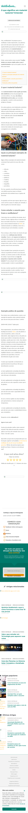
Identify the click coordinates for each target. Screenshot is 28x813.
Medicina (8, 533)
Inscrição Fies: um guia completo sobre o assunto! (15, 694)
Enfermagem (14, 774)
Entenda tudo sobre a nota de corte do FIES (16, 706)
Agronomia (14, 759)
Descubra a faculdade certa (13, 540)
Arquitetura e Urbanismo (14, 761)
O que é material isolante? (9, 72)
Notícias (9, 731)
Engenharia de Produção (14, 785)
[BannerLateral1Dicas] (14, 490)
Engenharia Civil (14, 776)
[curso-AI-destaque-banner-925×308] (14, 35)
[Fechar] (24, 790)
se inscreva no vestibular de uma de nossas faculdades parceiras (14, 443)
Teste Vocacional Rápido (12, 536)
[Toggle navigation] (25, 6)
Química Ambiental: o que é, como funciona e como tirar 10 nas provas (13, 609)
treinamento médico (13, 720)
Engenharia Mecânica (14, 783)
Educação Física (14, 771)
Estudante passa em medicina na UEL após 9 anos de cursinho (16, 745)
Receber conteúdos (14, 575)
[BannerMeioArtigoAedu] (14, 284)
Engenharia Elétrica (14, 781)
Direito (14, 769)
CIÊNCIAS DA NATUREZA (14, 20)
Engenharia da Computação (14, 778)
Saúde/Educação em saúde (14, 718)
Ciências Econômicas (14, 767)
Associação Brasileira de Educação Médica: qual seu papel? (15, 723)
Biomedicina (14, 763)
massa (14, 331)
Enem (20, 223)
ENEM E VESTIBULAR (6, 605)
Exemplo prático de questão (9, 83)
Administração (14, 757)
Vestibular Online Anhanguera (14, 527)
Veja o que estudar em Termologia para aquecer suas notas (13, 636)
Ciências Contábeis (14, 765)
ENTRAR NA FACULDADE (13, 680)
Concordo (14, 809)
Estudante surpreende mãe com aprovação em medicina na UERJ (16, 734)
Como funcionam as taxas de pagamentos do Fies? (16, 683)
